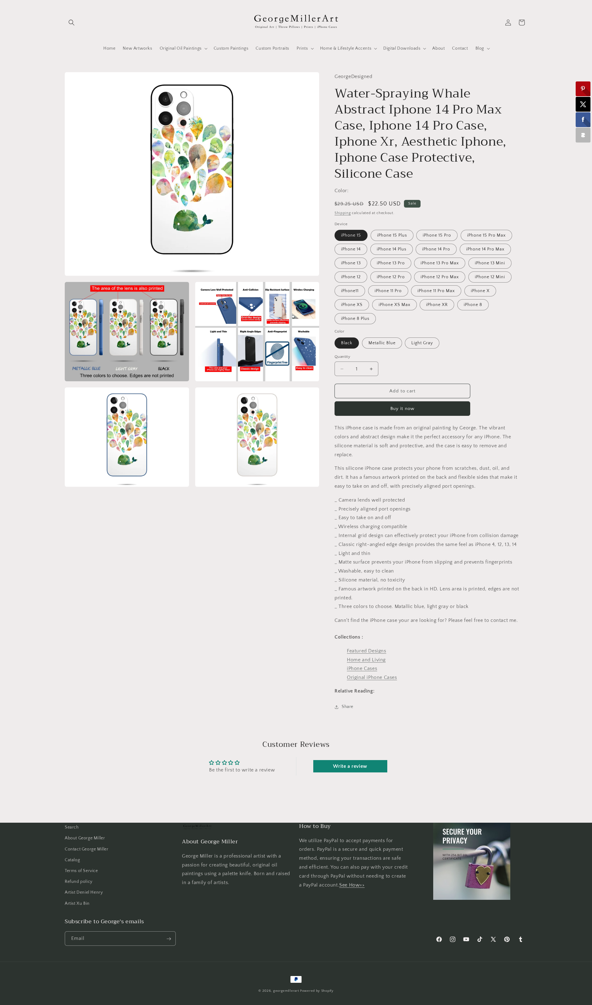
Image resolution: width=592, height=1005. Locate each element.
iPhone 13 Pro (391, 263)
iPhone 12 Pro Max (440, 277)
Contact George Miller (87, 848)
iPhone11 (350, 290)
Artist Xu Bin (77, 903)
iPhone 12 (351, 277)
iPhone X (480, 290)
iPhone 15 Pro (437, 235)
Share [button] (347, 706)
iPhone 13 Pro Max (440, 263)
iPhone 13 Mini (490, 263)
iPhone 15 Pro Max (486, 235)
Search (72, 827)
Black (346, 343)
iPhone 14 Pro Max (485, 249)
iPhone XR (437, 304)
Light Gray (422, 343)
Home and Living (366, 660)
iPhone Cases (362, 668)
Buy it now (402, 408)
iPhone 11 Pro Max (436, 290)
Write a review (350, 766)
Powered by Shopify (317, 991)
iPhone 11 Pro (388, 290)
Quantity (342, 356)
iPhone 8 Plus (355, 318)
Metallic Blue (382, 343)
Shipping (343, 213)
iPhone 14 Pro (436, 249)
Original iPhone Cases (372, 677)
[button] (71, 22)
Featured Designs (366, 651)
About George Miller (85, 838)
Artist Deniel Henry (84, 892)
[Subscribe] (168, 939)
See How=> (351, 884)
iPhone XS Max (394, 304)
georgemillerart (286, 991)
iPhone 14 (351, 249)
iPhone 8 (473, 304)
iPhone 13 (351, 263)
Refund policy (78, 881)
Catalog (72, 859)
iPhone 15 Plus (392, 235)
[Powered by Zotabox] (583, 135)
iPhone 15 (351, 235)
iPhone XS (352, 304)
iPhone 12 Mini (490, 277)
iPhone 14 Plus (391, 249)
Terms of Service (81, 870)
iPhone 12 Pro (391, 277)
